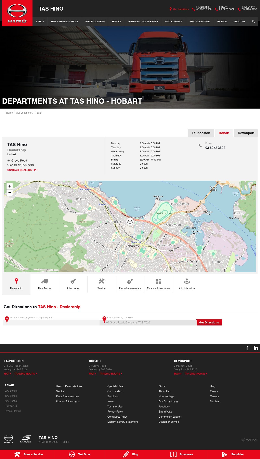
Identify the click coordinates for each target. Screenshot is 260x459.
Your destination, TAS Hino (120, 317)
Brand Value (165, 411)
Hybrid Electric (13, 411)
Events (214, 391)
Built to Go (11, 405)
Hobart (38, 112)
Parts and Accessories (143, 21)
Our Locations (181, 9)
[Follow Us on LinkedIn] (255, 348)
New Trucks (44, 288)
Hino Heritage (166, 396)
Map (6, 373)
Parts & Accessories (130, 288)
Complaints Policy (117, 416)
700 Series (11, 400)
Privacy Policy (115, 411)
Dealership (16, 288)
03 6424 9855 (249, 8)
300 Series (11, 390)
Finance (222, 21)
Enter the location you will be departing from (31, 317)
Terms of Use (114, 406)
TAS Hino (51, 8)
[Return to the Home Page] (9, 439)
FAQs (162, 386)
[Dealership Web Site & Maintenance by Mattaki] (249, 439)
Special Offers (95, 21)
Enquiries (112, 396)
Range (40, 21)
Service (116, 21)
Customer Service (169, 421)
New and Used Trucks (64, 21)
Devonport (246, 133)
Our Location (114, 391)
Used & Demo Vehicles (69, 386)
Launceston (201, 133)
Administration (187, 288)
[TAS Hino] (17, 13)
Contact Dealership (21, 170)
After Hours (73, 288)
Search (253, 21)
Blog (212, 386)
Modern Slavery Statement (122, 421)
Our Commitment (169, 401)
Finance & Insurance (158, 288)
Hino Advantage (200, 21)
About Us (239, 21)
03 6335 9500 (203, 8)
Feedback (164, 406)
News (110, 401)
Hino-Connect (173, 21)
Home (9, 112)
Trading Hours (24, 373)
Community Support (170, 416)
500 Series (11, 395)
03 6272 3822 (226, 8)
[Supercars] (25, 439)
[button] (130, 222)
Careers (214, 396)
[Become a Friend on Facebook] (247, 348)
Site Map (215, 401)
